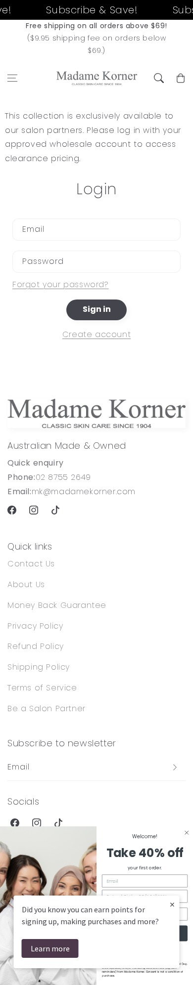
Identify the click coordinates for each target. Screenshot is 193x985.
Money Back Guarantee (56, 605)
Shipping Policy (38, 667)
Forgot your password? (60, 284)
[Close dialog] (187, 832)
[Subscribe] (175, 767)
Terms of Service (42, 687)
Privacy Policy (35, 626)
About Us (26, 584)
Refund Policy (35, 646)
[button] (12, 78)
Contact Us (31, 563)
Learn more (50, 948)
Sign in (97, 309)
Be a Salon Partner (46, 708)
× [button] (172, 904)
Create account (96, 334)
